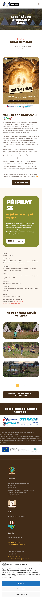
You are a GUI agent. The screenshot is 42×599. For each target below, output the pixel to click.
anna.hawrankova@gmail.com (11, 303)
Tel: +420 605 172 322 (14, 556)
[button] (39, 565)
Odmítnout (21, 589)
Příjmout (21, 583)
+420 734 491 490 (19, 301)
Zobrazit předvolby (21, 594)
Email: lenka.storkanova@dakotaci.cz (18, 559)
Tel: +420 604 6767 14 (14, 542)
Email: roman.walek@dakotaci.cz (17, 544)
